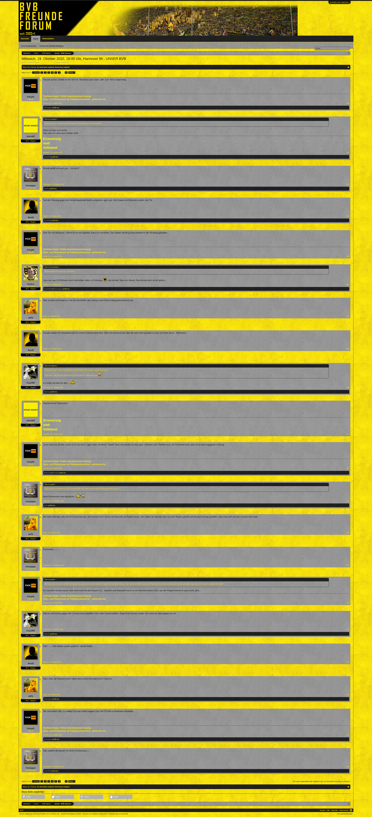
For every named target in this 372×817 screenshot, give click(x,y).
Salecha (47, 392)
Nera (71, 62)
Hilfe (328, 810)
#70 (348, 434)
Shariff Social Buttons (71, 814)
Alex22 (31, 217)
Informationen (48, 39)
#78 (348, 694)
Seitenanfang (343, 810)
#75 (348, 603)
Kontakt (322, 810)
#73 (348, 533)
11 (66, 72)
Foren (35, 39)
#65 (348, 256)
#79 (348, 735)
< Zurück (36, 72)
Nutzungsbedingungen (345, 814)
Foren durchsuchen (28, 46)
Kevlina (46, 188)
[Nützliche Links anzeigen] (348, 53)
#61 (348, 103)
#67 (348, 316)
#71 (348, 468)
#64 (348, 216)
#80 (348, 766)
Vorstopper (48, 107)
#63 (348, 184)
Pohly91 (30, 97)
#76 (348, 629)
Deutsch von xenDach (95, 814)
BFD (21, 810)
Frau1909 (47, 157)
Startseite (25, 39)
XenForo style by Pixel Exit (118, 814)
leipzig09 (31, 136)
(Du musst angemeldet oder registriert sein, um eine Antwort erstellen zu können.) (321, 781)
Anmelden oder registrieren (339, 2)
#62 (348, 152)
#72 (348, 501)
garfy (30, 317)
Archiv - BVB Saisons (47, 62)
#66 (348, 284)
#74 (348, 565)
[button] (33, 797)
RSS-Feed (351, 810)
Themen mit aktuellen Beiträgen (51, 46)
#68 (348, 349)
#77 (348, 662)
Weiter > (72, 72)
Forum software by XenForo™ (39, 814)
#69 (348, 387)
